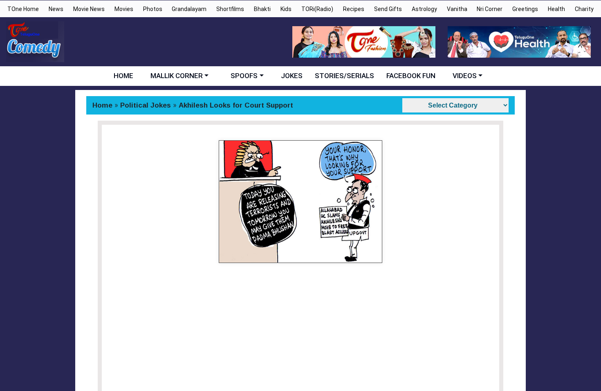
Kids (286, 9)
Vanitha (457, 9)
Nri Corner (489, 9)
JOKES (292, 76)
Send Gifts (388, 9)
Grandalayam (189, 9)
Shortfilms (230, 9)
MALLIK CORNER (176, 76)
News (56, 9)
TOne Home (23, 9)
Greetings (525, 9)
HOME (123, 76)
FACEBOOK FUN (410, 76)
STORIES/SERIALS (344, 76)
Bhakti (262, 9)
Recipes (353, 9)
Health (556, 9)
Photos (152, 9)
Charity (584, 9)
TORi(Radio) (317, 9)
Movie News (89, 9)
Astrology (424, 9)
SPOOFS (244, 76)
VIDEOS (465, 76)
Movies (123, 9)
